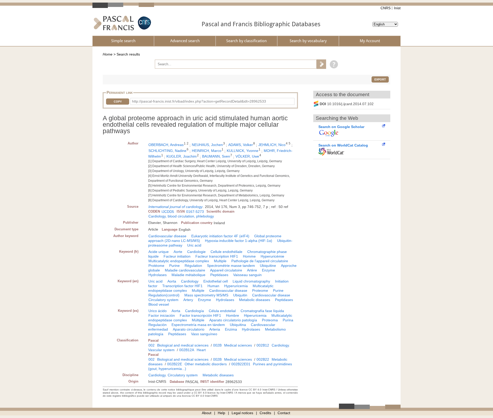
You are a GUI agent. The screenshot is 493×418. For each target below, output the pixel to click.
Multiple (220, 261)
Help (221, 413)
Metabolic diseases (254, 300)
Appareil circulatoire (226, 270)
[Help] (332, 64)
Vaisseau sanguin (247, 275)
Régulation (193, 265)
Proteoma (270, 320)
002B (217, 345)
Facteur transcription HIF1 (216, 256)
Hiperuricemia (255, 315)
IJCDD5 (168, 212)
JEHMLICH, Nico (272, 145)
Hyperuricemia (236, 286)
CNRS (386, 8)
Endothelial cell (215, 281)
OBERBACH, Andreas (166, 145)
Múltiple (198, 320)
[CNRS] (143, 23)
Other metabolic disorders (206, 364)
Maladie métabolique (188, 275)
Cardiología (194, 311)
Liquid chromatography (251, 281)
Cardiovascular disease (167, 236)
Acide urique (158, 252)
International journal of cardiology (175, 207)
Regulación (157, 325)
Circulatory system (163, 300)
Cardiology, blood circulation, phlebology (181, 216)
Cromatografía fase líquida (262, 311)
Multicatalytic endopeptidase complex (178, 261)
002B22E (174, 364)
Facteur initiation (177, 256)
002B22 (263, 359)
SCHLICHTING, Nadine (167, 151)
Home (107, 54)
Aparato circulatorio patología (233, 320)
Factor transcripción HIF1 (200, 315)
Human (213, 286)
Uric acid (194, 245)
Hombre (232, 315)
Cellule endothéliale (226, 252)
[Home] (113, 23)
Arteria (214, 329)
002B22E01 (240, 364)
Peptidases (219, 275)
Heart (201, 350)
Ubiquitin (240, 295)
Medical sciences (238, 345)
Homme (249, 256)
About (206, 413)
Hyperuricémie (272, 256)
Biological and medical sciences (182, 345)
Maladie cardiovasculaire (185, 270)
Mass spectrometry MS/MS (206, 295)
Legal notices (242, 413)
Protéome (156, 265)
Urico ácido (157, 311)
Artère (252, 270)
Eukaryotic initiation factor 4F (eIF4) (220, 236)
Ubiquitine (268, 265)
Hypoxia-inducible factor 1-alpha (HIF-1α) (238, 241)
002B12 (263, 345)
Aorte (178, 252)
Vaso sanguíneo (204, 334)
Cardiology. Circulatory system (173, 375)
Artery (188, 300)
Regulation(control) (163, 295)
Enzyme (268, 270)
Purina (288, 320)
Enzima (231, 329)
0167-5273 (195, 212)
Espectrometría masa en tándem (198, 325)
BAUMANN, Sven (216, 156)
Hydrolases (157, 275)
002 (151, 345)
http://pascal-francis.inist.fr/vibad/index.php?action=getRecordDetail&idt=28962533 (199, 101)
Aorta (171, 281)
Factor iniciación (161, 315)
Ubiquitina (238, 325)
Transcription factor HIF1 (182, 286)
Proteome (260, 290)
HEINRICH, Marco (206, 151)
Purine (174, 265)
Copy (118, 101)
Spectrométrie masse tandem (231, 265)
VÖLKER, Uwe (247, 156)
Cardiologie (196, 252)
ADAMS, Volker (240, 145)
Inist (397, 8)
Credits (265, 413)
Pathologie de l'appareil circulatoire (259, 261)
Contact (284, 413)
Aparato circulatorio (188, 329)
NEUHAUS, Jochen (207, 145)
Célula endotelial (222, 311)
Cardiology (189, 281)
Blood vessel (158, 304)
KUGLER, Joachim (181, 156)
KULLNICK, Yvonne (242, 151)
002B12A (186, 350)
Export (380, 79)
